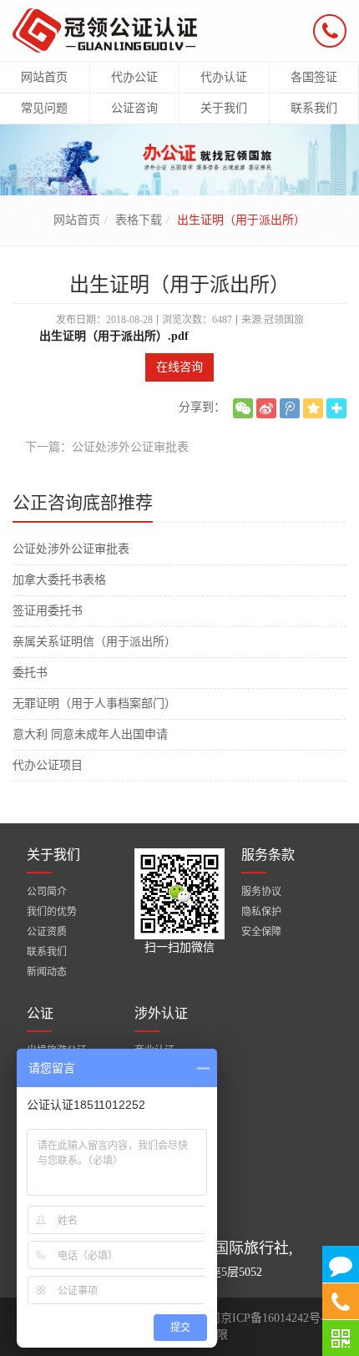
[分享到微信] (243, 408)
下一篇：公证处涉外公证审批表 (107, 447)
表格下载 (138, 220)
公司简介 (47, 892)
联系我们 (47, 952)
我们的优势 (52, 912)
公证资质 (47, 932)
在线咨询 (179, 367)
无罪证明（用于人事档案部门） (94, 703)
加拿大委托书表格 (59, 580)
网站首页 (76, 220)
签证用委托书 (48, 611)
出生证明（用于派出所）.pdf (112, 336)
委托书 (30, 672)
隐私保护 (261, 912)
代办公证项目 (48, 765)
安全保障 (261, 932)
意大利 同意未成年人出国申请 (90, 734)
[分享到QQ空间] (313, 408)
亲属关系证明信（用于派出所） (94, 641)
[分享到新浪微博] (266, 408)
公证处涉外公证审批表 (71, 549)
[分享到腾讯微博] (290, 408)
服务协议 (261, 892)
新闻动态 (47, 972)
